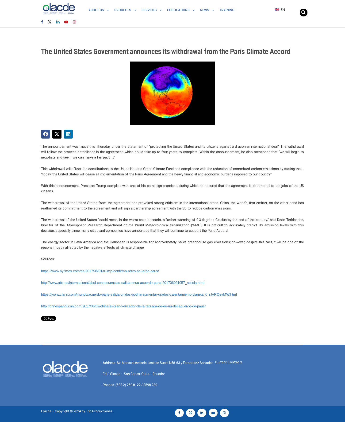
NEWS (204, 10)
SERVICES (149, 10)
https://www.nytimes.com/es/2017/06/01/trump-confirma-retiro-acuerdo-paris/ (100, 271)
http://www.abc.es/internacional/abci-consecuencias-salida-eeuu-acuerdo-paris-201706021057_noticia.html (122, 283)
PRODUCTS (122, 10)
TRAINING (226, 10)
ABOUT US (96, 10)
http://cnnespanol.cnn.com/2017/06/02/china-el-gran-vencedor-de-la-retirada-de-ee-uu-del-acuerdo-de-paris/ (123, 306)
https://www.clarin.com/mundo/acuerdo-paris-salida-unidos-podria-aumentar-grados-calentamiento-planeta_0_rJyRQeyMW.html (139, 294)
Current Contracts (228, 362)
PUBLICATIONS (178, 10)
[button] (303, 12)
